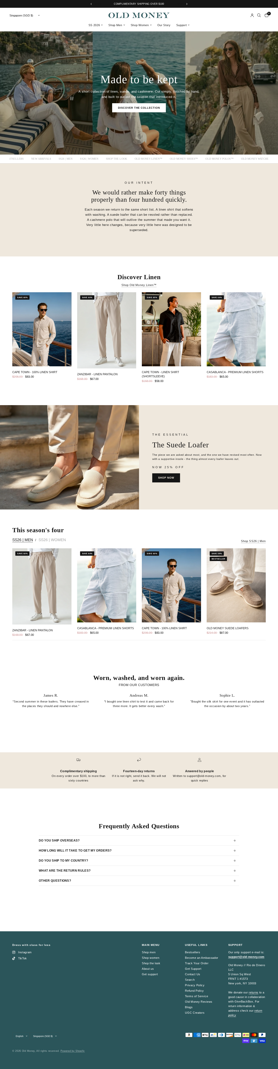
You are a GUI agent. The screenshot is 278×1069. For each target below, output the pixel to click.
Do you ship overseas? (59, 840)
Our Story (164, 25)
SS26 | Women (89, 158)
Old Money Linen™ (148, 158)
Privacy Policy (195, 985)
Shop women (150, 957)
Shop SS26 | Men (253, 541)
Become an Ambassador (201, 957)
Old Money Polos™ (219, 158)
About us (148, 968)
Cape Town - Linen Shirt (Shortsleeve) (160, 374)
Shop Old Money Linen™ (139, 285)
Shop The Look (116, 158)
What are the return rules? (65, 870)
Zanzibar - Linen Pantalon (97, 374)
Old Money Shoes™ (184, 158)
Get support (150, 974)
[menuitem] (96, 25)
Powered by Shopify (73, 1050)
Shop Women (140, 25)
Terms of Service (196, 996)
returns (253, 992)
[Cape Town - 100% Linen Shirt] (41, 329)
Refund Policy (194, 990)
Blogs (189, 1007)
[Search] (259, 15)
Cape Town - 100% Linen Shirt (34, 372)
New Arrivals (41, 158)
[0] (266, 15)
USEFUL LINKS (196, 945)
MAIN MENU (151, 945)
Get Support (193, 968)
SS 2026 (94, 25)
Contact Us (192, 974)
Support (181, 25)
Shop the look (151, 963)
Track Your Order (196, 963)
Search (190, 979)
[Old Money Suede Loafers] (236, 585)
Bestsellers (14, 158)
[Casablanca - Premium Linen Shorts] (236, 329)
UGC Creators (194, 1012)
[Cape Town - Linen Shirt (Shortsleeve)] (171, 329)
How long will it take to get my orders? (75, 850)
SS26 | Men (65, 158)
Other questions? (55, 880)
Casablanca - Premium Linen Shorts (235, 372)
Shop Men (115, 25)
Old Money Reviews (198, 1001)
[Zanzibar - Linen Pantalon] (106, 330)
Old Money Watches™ (257, 158)
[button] (139, 107)
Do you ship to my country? (63, 860)
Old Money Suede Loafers (227, 628)
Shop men (148, 952)
